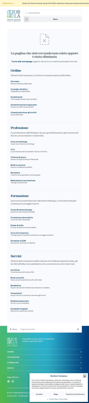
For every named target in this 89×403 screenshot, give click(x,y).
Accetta (39, 394)
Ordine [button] (10, 352)
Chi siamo (21, 82)
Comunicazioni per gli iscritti (24, 113)
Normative (25, 174)
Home (14, 329)
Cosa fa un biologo (23, 143)
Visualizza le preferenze (75, 394)
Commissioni (24, 98)
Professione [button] (13, 357)
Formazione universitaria (22, 218)
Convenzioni (28, 294)
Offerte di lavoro (24, 158)
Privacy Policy (63, 399)
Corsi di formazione (32, 234)
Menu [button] (55, 19)
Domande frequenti (22, 310)
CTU (29, 150)
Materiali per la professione (23, 181)
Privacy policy (12, 396)
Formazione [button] (13, 363)
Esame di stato (23, 226)
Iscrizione (22, 271)
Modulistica (30, 286)
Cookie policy (23, 396)
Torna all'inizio (78, 329)
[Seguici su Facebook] (8, 381)
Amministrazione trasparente (24, 106)
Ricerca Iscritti (26, 279)
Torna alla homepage (22, 61)
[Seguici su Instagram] (13, 381)
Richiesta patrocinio (20, 302)
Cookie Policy (53, 399)
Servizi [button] (10, 368)
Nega (56, 394)
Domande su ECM (23, 242)
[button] (85, 376)
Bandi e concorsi (21, 166)
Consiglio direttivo (20, 90)
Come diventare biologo (23, 211)
